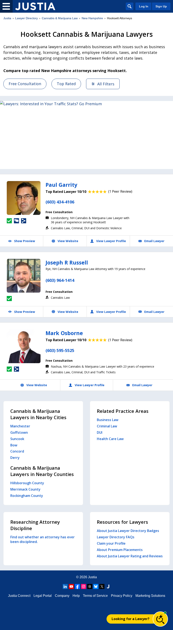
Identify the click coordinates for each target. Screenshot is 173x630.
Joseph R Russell (67, 262)
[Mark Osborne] (24, 346)
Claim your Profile (111, 543)
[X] (101, 586)
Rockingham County (26, 495)
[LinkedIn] (65, 586)
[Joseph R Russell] (24, 276)
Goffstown (19, 432)
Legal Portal (43, 595)
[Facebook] (77, 586)
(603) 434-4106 (60, 202)
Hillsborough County (27, 483)
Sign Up (161, 6)
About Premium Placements (120, 549)
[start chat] (160, 619)
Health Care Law (110, 438)
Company (62, 595)
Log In (143, 6)
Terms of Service (95, 595)
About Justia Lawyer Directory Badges (128, 530)
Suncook (17, 438)
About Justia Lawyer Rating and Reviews (130, 556)
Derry (15, 457)
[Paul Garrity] (24, 198)
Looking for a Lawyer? (130, 618)
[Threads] (89, 586)
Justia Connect (19, 595)
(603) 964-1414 (60, 280)
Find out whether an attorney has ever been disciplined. (42, 539)
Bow (13, 445)
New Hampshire (92, 18)
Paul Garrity (61, 184)
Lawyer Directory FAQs (115, 537)
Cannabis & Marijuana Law (60, 18)
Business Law (107, 419)
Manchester (20, 426)
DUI (99, 432)
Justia (7, 18)
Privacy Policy (121, 595)
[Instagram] (83, 586)
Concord (17, 451)
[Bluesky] (95, 586)
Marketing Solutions (150, 595)
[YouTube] (71, 586)
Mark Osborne (64, 333)
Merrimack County (25, 489)
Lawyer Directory (26, 18)
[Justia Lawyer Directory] (35, 6)
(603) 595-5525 (60, 350)
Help (76, 595)
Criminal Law (107, 426)
